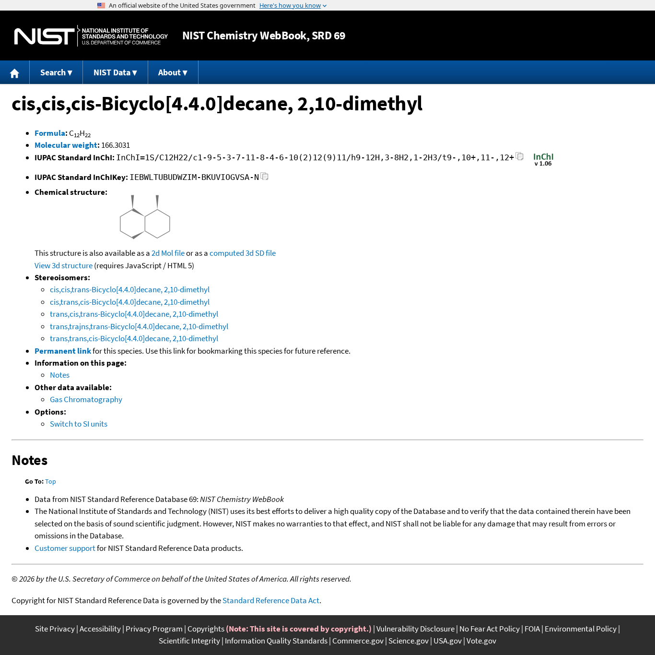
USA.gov (447, 640)
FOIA (532, 628)
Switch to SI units (78, 423)
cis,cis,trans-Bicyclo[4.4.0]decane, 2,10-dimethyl (130, 289)
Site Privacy (55, 628)
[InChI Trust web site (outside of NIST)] (543, 165)
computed (227, 253)
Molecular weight (66, 145)
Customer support (65, 548)
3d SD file (261, 253)
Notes (60, 374)
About (169, 72)
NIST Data (112, 72)
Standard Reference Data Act (270, 600)
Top (50, 481)
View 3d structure (64, 265)
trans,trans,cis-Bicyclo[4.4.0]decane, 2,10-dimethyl (134, 338)
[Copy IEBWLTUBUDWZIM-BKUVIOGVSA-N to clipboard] (264, 178)
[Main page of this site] (15, 72)
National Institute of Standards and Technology (91, 36)
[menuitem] (15, 72)
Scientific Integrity (189, 640)
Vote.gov (481, 640)
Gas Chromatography (86, 399)
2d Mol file (168, 253)
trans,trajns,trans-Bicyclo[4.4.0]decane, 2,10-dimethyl (139, 326)
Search (53, 72)
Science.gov (408, 640)
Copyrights (205, 628)
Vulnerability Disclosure (415, 628)
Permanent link (63, 350)
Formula (50, 133)
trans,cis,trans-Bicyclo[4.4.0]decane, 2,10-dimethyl (134, 314)
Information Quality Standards (276, 640)
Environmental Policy (581, 628)
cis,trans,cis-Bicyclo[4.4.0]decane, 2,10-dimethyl (130, 302)
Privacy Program (154, 628)
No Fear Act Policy (489, 628)
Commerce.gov (358, 640)
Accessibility (100, 628)
